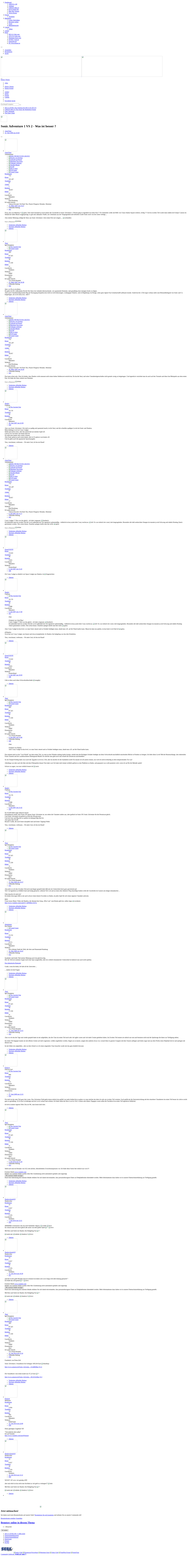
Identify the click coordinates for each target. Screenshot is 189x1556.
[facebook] (15, 1507)
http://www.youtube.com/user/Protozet (17, 1435)
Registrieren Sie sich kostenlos (44, 1515)
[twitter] (5, 1507)
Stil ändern (5, 1530)
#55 (10, 1165)
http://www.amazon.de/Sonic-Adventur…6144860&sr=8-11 (23, 1367)
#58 (10, 1357)
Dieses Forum (9, 88)
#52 (10, 955)
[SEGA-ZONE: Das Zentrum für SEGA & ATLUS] (81, 76)
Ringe (6, 177)
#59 (10, 1425)
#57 (10, 1275)
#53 (10, 1034)
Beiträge (7, 188)
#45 (10, 517)
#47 (10, 613)
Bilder (7, 191)
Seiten (7, 94)
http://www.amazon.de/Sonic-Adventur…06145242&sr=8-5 (23, 1377)
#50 (10, 809)
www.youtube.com (20, 1172)
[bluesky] (40, 1507)
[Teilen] (1, 136)
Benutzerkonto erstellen (8, 1518)
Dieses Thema (9, 86)
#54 (10, 1096)
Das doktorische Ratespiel (13, 963)
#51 (10, 885)
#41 (10, 209)
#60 (10, 1477)
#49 (10, 741)
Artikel (7, 92)
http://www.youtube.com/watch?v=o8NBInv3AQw (21, 903)
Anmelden (8, 50)
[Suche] (1, 78)
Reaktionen (8, 174)
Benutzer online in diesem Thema (18, 1522)
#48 (10, 677)
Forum (7, 95)
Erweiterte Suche (10, 101)
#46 (10, 571)
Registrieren (8, 52)
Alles (6, 83)
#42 (10, 286)
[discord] (56, 1507)
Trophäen (8, 181)
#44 (10, 425)
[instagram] (34, 1507)
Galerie (7, 97)
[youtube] (25, 1507)
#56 (10, 1222)
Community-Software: (13, 1554)
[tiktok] (46, 1507)
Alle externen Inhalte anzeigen (14, 1175)
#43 (10, 373)
